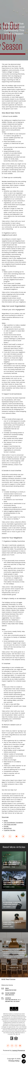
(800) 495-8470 (9, 995)
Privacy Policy (14, 1061)
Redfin (6, 821)
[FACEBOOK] (7, 1045)
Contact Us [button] (14, 967)
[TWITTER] (16, 1045)
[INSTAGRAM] (12, 1045)
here (3, 782)
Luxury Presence (18, 1050)
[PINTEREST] (20, 1045)
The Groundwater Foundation (13, 822)
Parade (6, 826)
